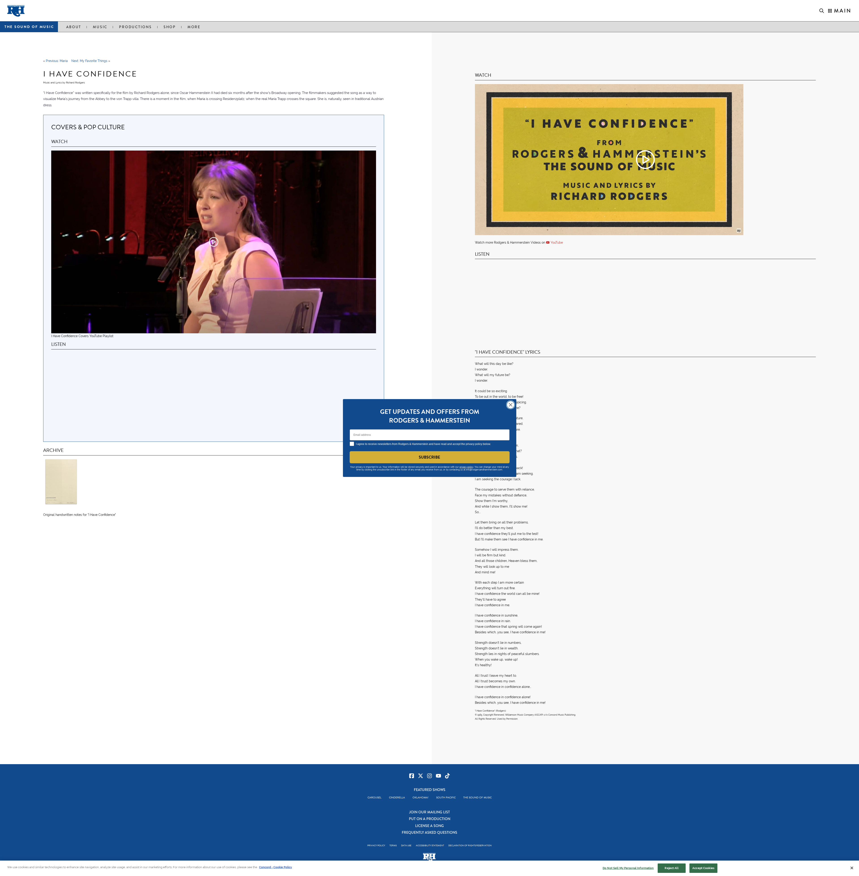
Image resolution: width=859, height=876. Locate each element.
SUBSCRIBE (429, 457)
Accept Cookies (703, 868)
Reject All (671, 868)
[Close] (852, 868)
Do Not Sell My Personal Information (628, 868)
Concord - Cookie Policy (275, 867)
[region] (429, 868)
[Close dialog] (511, 405)
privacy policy (466, 467)
